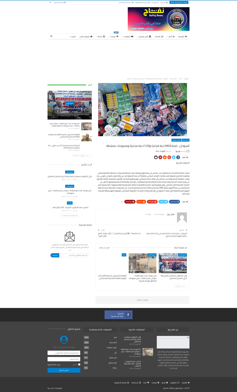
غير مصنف (135, 382)
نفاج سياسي (143, 36)
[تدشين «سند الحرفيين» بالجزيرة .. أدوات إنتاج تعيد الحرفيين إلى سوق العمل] (147, 364)
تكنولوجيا (173, 382)
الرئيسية (181, 36)
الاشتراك (55, 255)
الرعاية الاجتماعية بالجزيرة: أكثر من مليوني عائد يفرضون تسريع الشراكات (64, 146)
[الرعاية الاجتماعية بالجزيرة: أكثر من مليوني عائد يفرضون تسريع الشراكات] (86, 148)
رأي (115, 352)
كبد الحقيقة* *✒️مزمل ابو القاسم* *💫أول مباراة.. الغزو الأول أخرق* (119, 235)
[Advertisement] (118, 58)
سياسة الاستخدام (125, 2)
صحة (124, 254)
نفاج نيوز (165, 388)
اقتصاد (157, 36)
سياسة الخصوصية (141, 2)
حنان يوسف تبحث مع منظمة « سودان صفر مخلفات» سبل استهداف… (69, 192)
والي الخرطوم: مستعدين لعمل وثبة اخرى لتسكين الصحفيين (69, 109)
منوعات (154, 382)
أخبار (170, 36)
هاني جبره (51, 388)
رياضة (100, 36)
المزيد (73, 36)
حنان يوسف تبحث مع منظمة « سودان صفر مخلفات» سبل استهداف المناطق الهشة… (65, 124)
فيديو (164, 382)
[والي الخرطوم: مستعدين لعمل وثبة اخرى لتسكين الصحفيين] (173, 263)
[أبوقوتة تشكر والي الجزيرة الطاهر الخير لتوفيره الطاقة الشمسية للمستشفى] (112, 263)
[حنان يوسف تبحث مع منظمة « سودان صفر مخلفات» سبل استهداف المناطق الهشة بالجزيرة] (142, 263)
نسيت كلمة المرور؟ (54, 364)
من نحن (162, 2)
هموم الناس (84, 36)
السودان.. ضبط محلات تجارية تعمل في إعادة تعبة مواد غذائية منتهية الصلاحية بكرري (166, 235)
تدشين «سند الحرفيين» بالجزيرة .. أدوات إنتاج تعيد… (69, 207)
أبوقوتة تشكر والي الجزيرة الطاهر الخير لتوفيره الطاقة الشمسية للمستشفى (64, 135)
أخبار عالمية (113, 357)
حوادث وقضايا (176, 140)
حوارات (114, 35)
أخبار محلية (186, 140)
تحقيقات (127, 36)
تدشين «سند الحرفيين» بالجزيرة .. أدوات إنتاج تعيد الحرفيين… (132, 363)
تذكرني (75, 364)
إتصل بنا (154, 2)
